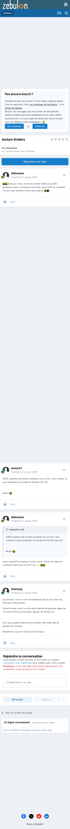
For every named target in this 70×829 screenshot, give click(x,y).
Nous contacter (35, 824)
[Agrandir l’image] (4, 183)
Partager (18, 699)
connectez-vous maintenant (17, 662)
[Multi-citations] (5, 202)
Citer (12, 201)
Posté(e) (24, 177)
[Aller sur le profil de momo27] (6, 470)
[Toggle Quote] (7, 529)
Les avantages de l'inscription (43, 104)
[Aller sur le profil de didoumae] (6, 175)
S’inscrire (40, 126)
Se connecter (14, 126)
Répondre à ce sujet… (20, 682)
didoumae (11, 148)
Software (30, 151)
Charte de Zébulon (13, 108)
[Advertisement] (35, 54)
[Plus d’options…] (64, 175)
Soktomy (17, 589)
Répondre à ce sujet (35, 161)
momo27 (16, 468)
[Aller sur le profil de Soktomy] (6, 591)
